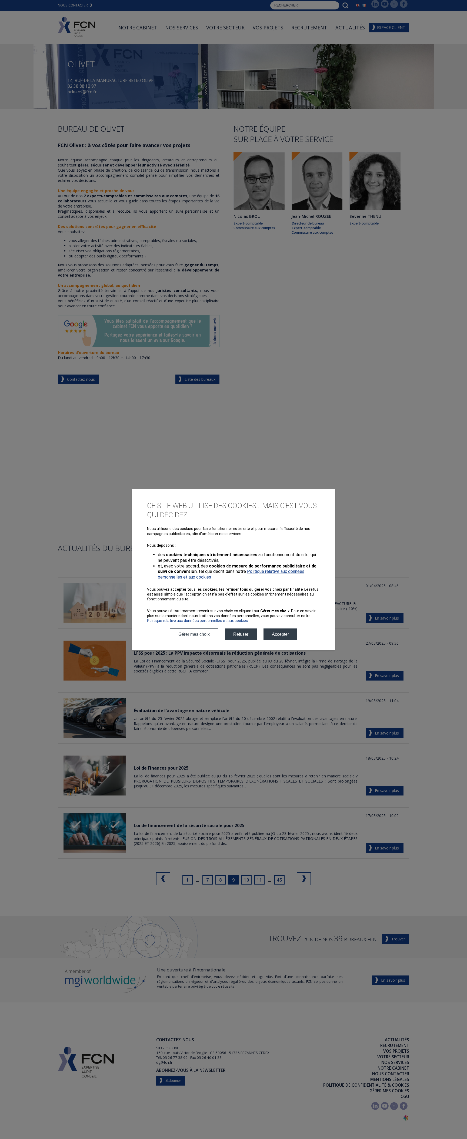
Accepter (280, 634)
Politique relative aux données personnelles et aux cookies (197, 620)
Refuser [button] (240, 634)
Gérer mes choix (194, 634)
